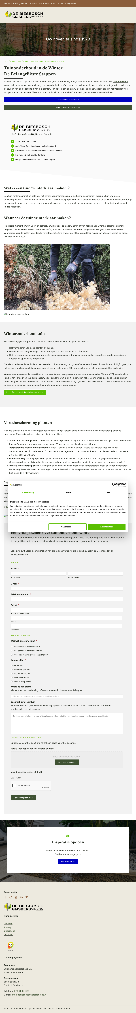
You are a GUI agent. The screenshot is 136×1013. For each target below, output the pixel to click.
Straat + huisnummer (20, 613)
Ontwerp (8, 923)
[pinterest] (26, 897)
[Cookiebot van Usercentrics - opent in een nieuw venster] (114, 485)
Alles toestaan (106, 527)
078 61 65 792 (21, 991)
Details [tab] (68, 492)
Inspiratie (8, 934)
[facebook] (5, 897)
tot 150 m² (18, 665)
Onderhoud (9, 931)
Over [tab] (108, 492)
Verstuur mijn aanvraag (23, 798)
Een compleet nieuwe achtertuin (28, 651)
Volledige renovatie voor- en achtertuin (31, 655)
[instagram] (16, 897)
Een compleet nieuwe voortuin (27, 646)
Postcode (15, 630)
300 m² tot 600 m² (22, 673)
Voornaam (15, 577)
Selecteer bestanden (67, 762)
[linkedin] (21, 897)
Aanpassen (66, 527)
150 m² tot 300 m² (21, 669)
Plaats (13, 621)
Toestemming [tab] (28, 492)
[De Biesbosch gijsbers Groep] (24, 903)
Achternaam (73, 577)
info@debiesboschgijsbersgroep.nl (29, 994)
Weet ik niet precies (22, 681)
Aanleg (7, 927)
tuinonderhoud (120, 81)
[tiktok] (10, 897)
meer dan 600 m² (21, 677)
